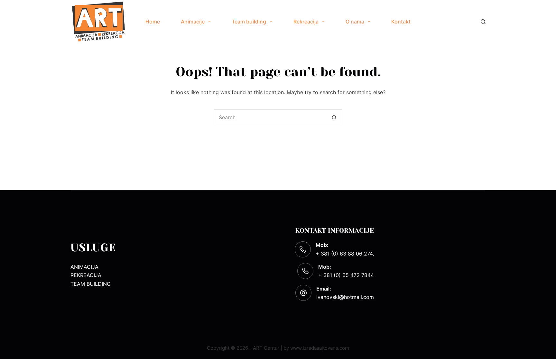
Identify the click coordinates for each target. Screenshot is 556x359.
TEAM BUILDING (90, 284)
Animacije (193, 21)
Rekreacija (306, 21)
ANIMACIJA (84, 267)
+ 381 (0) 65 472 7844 (346, 275)
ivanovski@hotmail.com (345, 297)
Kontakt (401, 21)
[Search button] (334, 117)
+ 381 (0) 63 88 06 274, (345, 253)
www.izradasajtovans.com (319, 348)
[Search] (483, 21)
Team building (249, 21)
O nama (355, 21)
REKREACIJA (85, 275)
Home (152, 21)
